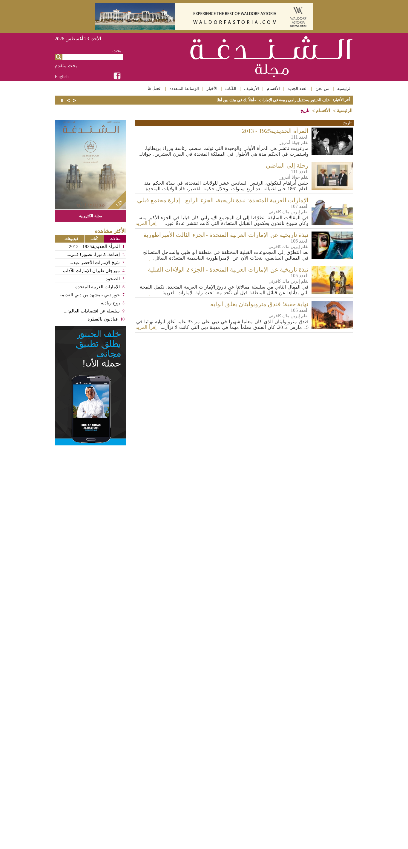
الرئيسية (344, 88)
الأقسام (273, 88)
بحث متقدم (66, 65)
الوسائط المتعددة (184, 88)
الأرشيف (251, 88)
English (62, 76)
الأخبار (212, 88)
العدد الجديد (298, 88)
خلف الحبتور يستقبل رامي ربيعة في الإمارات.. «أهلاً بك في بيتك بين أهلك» (271, 100)
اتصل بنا (155, 88)
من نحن (322, 88)
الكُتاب (230, 88)
